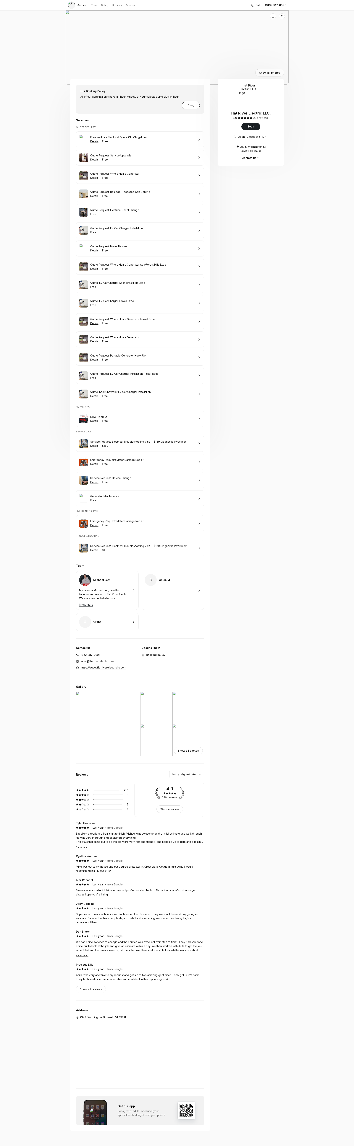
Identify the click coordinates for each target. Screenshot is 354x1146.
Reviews (117, 5)
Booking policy (155, 654)
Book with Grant (107, 622)
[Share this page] (273, 16)
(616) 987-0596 (275, 5)
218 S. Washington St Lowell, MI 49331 (253, 148)
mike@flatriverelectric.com (97, 661)
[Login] (282, 16)
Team (94, 5)
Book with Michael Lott (107, 590)
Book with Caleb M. (173, 590)
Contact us (249, 157)
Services (82, 5)
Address (130, 5)
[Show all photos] (177, 47)
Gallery (105, 5)
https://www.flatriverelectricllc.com (103, 667)
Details (94, 141)
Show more (82, 847)
